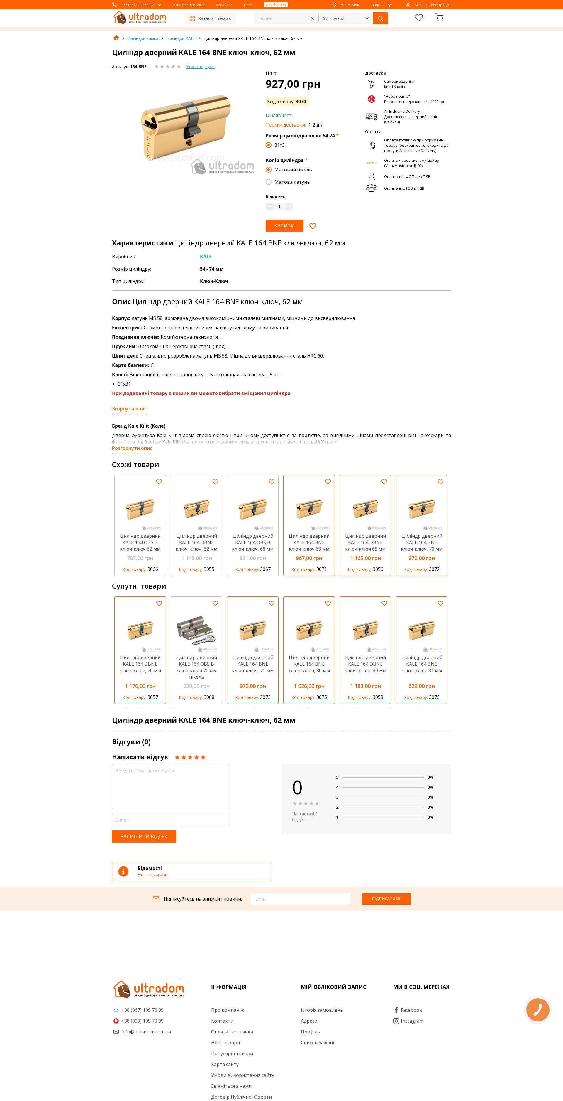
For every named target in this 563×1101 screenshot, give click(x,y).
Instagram (412, 1021)
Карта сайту (225, 1064)
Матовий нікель (293, 169)
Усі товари (333, 18)
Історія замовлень (322, 1010)
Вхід (417, 4)
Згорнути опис (129, 408)
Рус (389, 4)
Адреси (309, 1021)
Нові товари (225, 1042)
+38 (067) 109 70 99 (137, 4)
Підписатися (386, 898)
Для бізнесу (276, 4)
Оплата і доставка (189, 4)
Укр (375, 4)
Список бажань (318, 1042)
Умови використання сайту (242, 1075)
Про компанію (228, 1010)
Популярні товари (232, 1053)
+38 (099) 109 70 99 (142, 1021)
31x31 (280, 145)
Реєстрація (440, 4)
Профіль (310, 1032)
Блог (248, 4)
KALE (206, 256)
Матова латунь (292, 182)
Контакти (224, 4)
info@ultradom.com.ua (145, 1032)
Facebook (411, 1010)
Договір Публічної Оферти (241, 1097)
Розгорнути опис (132, 448)
